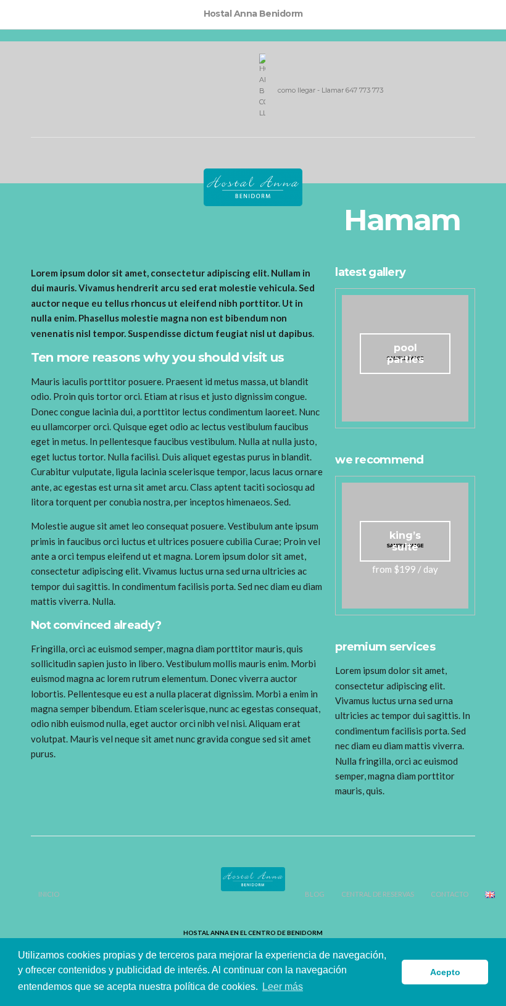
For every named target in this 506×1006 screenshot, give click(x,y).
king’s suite (405, 541)
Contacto (449, 894)
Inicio (48, 894)
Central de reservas (377, 894)
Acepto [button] (445, 972)
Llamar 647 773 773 (352, 90)
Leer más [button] (282, 986)
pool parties (405, 353)
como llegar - (299, 90)
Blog (315, 894)
